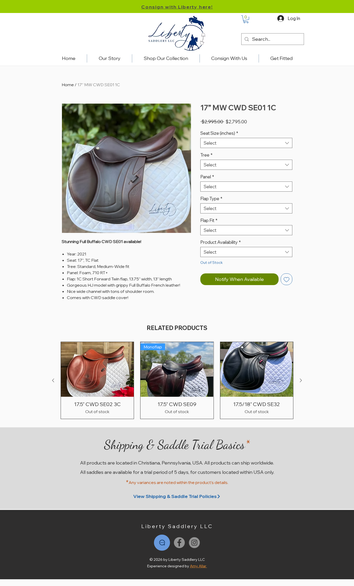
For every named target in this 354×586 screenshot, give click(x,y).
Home (68, 84)
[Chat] (162, 543)
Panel (207, 176)
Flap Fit (208, 220)
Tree (206, 155)
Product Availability (220, 242)
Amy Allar (198, 566)
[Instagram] (194, 542)
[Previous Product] (53, 380)
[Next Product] (301, 380)
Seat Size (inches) (219, 133)
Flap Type (211, 198)
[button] (246, 19)
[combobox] (246, 143)
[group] (177, 380)
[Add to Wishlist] (286, 279)
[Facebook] (179, 542)
